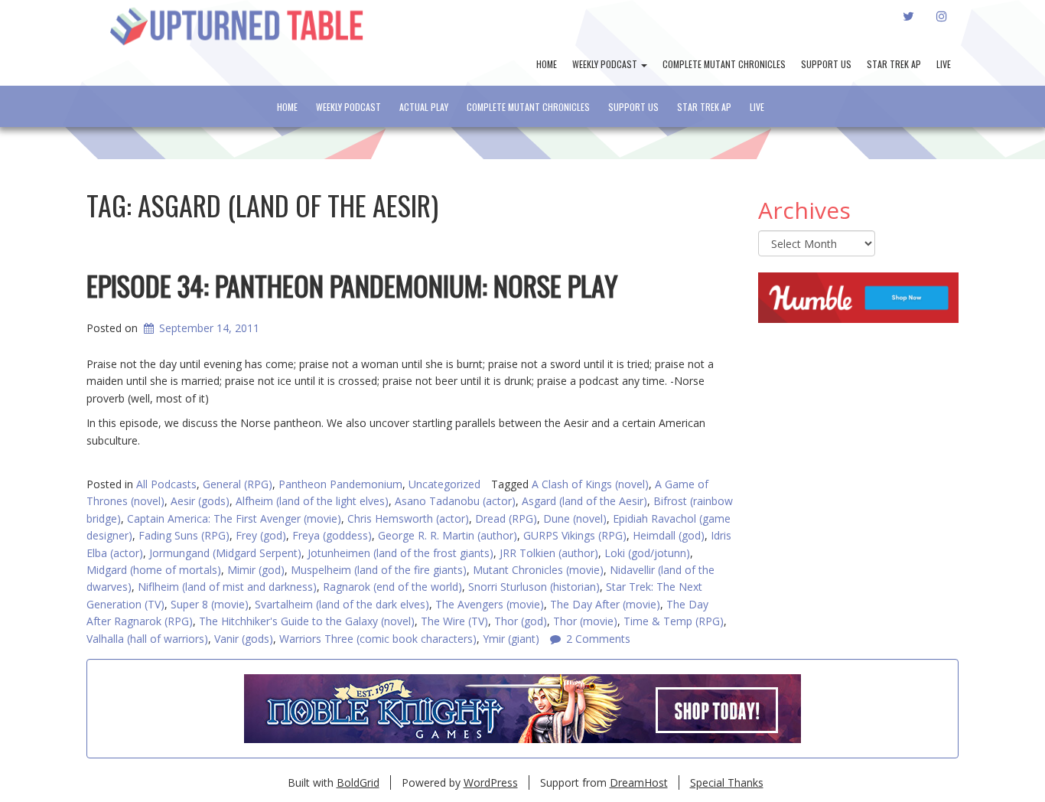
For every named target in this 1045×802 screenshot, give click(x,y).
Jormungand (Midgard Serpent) (225, 553)
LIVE (943, 63)
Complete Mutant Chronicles (724, 63)
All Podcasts (166, 484)
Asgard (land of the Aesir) (584, 501)
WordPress (491, 782)
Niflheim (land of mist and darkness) (227, 586)
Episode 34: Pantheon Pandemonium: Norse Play (352, 285)
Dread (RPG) (506, 518)
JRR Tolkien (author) (549, 553)
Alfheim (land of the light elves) (312, 501)
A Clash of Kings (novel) (590, 484)
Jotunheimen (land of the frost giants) (400, 553)
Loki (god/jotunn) (647, 553)
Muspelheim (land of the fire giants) (379, 569)
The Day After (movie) (605, 604)
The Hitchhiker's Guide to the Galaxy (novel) (307, 621)
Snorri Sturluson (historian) (534, 586)
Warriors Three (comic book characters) (378, 638)
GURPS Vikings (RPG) (575, 535)
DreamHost (639, 782)
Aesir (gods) (200, 501)
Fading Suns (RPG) (184, 535)
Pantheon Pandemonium (340, 484)
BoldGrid (358, 782)
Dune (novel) (575, 518)
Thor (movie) (585, 621)
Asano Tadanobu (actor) (455, 501)
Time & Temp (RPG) (673, 621)
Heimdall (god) (669, 535)
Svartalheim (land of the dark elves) (342, 604)
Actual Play (423, 106)
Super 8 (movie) (210, 604)
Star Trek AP (894, 63)
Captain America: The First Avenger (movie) (234, 518)
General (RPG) (237, 484)
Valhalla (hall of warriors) (147, 638)
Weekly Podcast (606, 63)
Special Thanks (726, 782)
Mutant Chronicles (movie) (538, 569)
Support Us (826, 63)
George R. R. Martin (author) (447, 535)
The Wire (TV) (454, 621)
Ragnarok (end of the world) (392, 586)
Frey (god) (261, 535)
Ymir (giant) (511, 638)
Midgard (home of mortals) (153, 569)
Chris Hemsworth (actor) (408, 518)
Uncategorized (444, 484)
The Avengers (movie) (489, 604)
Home (546, 63)
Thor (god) (520, 621)
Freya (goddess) (332, 535)
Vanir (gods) (243, 638)
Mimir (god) (256, 569)
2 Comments (598, 638)
